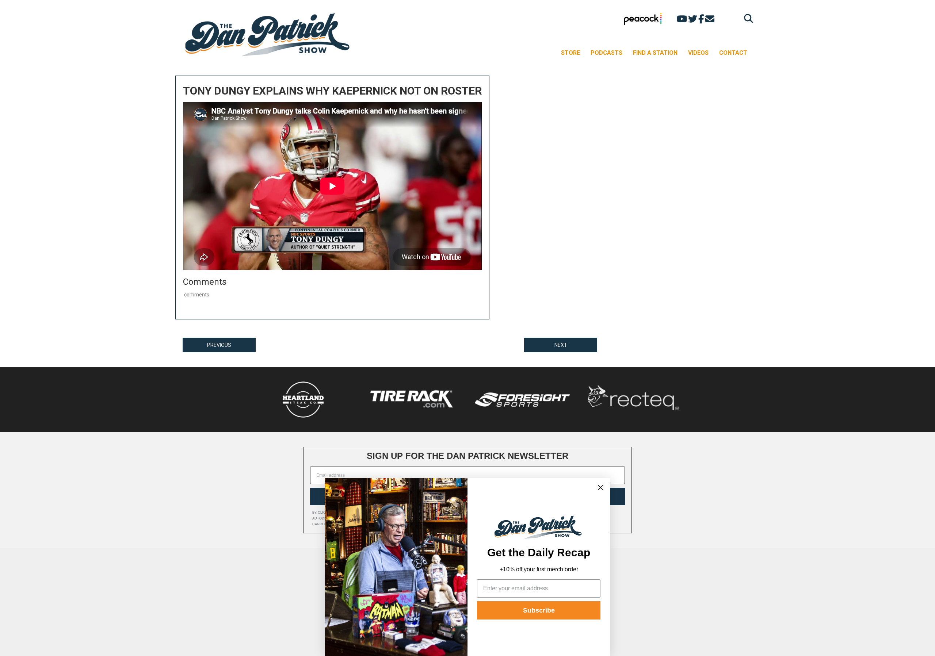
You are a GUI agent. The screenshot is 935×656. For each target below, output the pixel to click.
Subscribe (539, 610)
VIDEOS (698, 52)
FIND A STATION (655, 52)
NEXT (560, 345)
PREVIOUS (219, 345)
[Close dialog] (600, 487)
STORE (570, 52)
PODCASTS (606, 52)
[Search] (746, 18)
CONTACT (733, 52)
